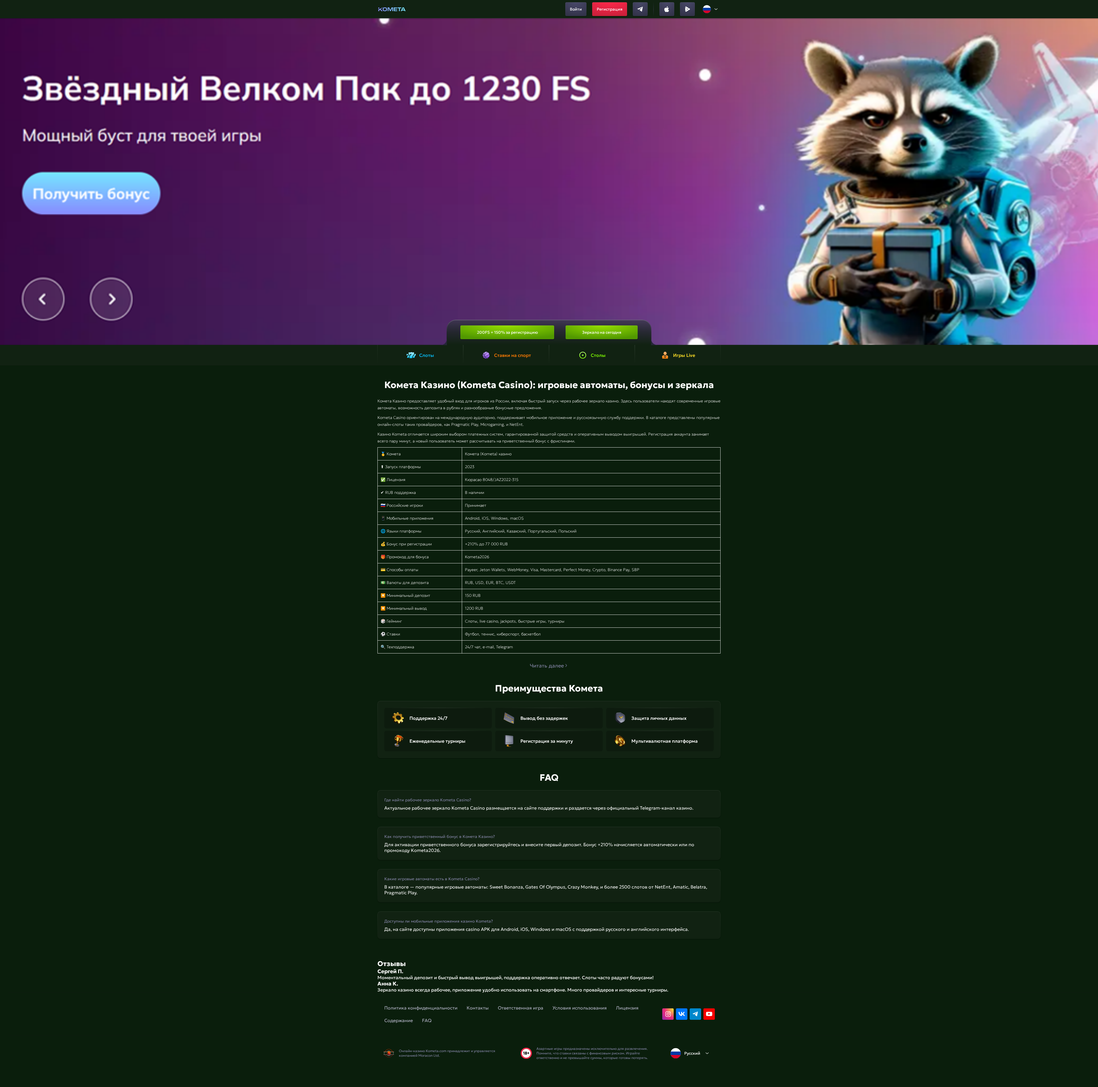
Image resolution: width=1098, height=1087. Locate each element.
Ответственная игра (520, 1008)
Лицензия (627, 1008)
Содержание (398, 1020)
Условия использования (579, 1008)
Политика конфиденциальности (421, 1008)
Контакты (478, 1008)
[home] (391, 9)
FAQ (426, 1020)
